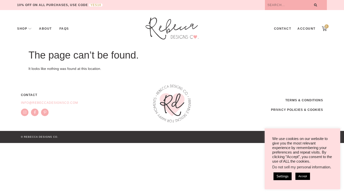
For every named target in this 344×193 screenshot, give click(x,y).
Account (306, 28)
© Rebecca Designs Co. (39, 136)
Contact (282, 28)
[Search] (315, 5)
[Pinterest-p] (45, 112)
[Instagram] (24, 112)
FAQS (64, 28)
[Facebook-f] (35, 112)
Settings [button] (283, 176)
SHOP (22, 28)
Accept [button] (302, 176)
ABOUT (45, 28)
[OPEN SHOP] (29, 28)
